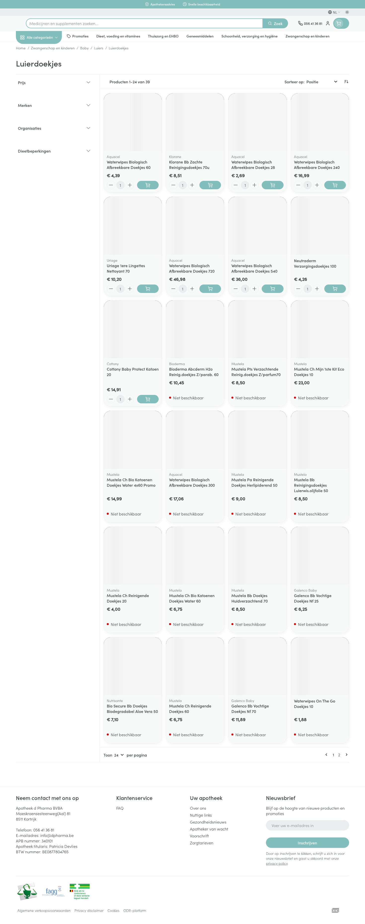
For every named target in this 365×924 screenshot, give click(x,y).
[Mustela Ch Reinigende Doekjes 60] (195, 666)
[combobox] (144, 23)
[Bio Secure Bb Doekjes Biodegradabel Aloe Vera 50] (133, 666)
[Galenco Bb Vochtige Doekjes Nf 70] (257, 666)
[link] (327, 754)
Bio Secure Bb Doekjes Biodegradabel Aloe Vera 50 (132, 708)
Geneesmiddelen (47, 171)
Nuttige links (201, 815)
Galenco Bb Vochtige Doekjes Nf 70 (250, 708)
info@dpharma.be (57, 835)
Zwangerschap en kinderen (47, 100)
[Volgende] (345, 754)
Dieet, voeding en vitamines (47, 82)
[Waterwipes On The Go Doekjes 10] (320, 666)
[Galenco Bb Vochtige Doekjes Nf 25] (320, 556)
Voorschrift (199, 835)
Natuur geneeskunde (47, 129)
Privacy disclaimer (89, 910)
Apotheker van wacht (209, 828)
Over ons (198, 808)
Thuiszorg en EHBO (47, 144)
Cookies (113, 910)
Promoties (29, 49)
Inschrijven (307, 842)
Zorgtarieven (201, 842)
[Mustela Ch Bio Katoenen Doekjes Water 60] (195, 556)
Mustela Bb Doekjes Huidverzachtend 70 (249, 598)
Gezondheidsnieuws (208, 822)
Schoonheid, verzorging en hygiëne (47, 64)
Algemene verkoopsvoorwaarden (44, 910)
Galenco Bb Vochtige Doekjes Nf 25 (312, 598)
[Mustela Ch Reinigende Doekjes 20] (133, 556)
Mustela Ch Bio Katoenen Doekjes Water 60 (192, 598)
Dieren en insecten (47, 157)
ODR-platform (134, 910)
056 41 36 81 (43, 829)
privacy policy (277, 863)
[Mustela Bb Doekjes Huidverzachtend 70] (257, 556)
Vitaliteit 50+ (47, 116)
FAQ (120, 808)
